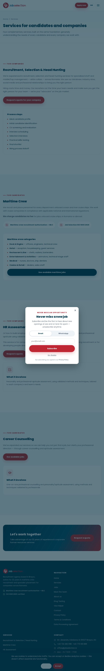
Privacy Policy (63, 360)
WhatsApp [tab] (63, 333)
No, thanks (52, 355)
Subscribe (52, 348)
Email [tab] (40, 333)
